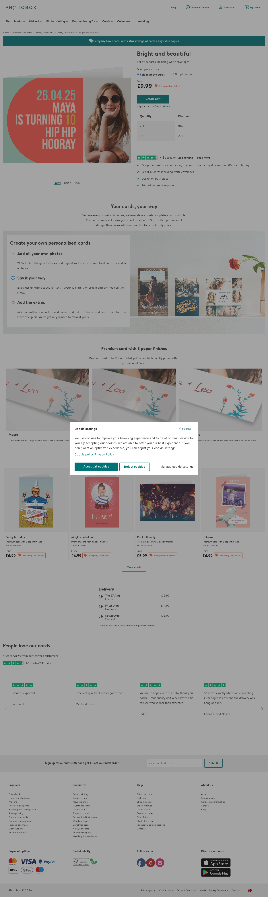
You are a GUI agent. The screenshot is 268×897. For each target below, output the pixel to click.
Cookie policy (84, 454)
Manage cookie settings (176, 466)
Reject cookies (134, 466)
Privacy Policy (104, 454)
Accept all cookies (96, 466)
